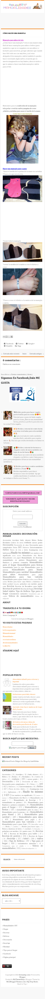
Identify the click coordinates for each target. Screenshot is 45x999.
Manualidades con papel (12, 558)
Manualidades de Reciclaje (32, 558)
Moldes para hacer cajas (17, 582)
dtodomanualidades (10, 642)
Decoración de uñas (21, 545)
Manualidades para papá (30, 574)
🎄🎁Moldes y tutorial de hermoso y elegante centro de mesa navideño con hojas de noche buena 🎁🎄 (27, 449)
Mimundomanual (9, 633)
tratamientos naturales (19, 594)
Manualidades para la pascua (13, 812)
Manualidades (8, 636)
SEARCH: (7, 859)
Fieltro (6, 549)
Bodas (40, 540)
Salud (6, 591)
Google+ (31, 343)
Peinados (17, 584)
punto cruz (27, 831)
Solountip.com (24, 975)
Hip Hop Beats (32, 981)
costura (28, 542)
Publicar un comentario (11, 364)
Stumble (8, 346)
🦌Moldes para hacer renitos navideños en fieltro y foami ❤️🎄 (28, 467)
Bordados (7, 542)
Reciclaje (38, 588)
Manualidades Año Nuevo (32, 555)
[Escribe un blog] (6, 337)
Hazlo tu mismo (20, 552)
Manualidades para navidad (16, 572)
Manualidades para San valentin (22, 577)
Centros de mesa (17, 543)
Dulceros (26, 547)
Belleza (6, 936)
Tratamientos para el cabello (13, 846)
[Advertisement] (20, 22)
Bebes (35, 540)
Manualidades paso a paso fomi (15, 579)
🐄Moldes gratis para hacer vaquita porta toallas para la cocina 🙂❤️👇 (27, 413)
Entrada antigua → (37, 353)
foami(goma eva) (35, 550)
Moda (40, 579)
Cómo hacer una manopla (14, 33)
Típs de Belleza (23, 591)
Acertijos (16, 540)
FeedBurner (27, 527)
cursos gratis (37, 542)
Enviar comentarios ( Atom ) (21, 374)
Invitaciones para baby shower (24, 694)
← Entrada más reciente (10, 353)
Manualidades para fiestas (29, 565)
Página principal (9, 957)
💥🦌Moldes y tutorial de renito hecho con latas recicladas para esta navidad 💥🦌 (28, 431)
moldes (5, 582)
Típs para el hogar (10, 950)
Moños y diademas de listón (12, 829)
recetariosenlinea (9, 639)
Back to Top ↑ (22, 984)
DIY (20, 547)
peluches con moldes (29, 584)
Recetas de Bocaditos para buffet (28, 586)
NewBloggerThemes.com (16, 981)
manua (20, 555)
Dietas (15, 547)
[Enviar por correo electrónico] (4, 337)
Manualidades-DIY (10, 925)
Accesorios (7, 540)
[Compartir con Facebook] (12, 337)
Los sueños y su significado (22, 795)
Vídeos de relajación (28, 848)
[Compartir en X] (9, 337)
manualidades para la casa (14, 567)
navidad (10, 584)
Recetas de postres (12, 588)
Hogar (5, 929)
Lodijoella (6, 646)
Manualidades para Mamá (27, 569)
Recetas (11, 586)
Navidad (6, 946)
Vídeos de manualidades (22, 596)
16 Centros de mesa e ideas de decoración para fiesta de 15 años (25, 723)
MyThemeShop (19, 979)
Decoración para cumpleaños (13, 784)
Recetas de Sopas (27, 589)
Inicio (24, 353)
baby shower (26, 540)
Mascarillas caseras (32, 579)
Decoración (8, 545)
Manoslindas (7, 627)
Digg (19, 346)
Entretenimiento (36, 547)
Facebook (9, 343)
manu (14, 555)
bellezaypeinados (9, 630)
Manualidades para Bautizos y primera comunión (22, 561)
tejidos (12, 591)
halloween (7, 553)
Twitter (20, 343)
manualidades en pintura (14, 560)
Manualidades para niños (31, 817)
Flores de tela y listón (19, 550)
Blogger (30, 619)
